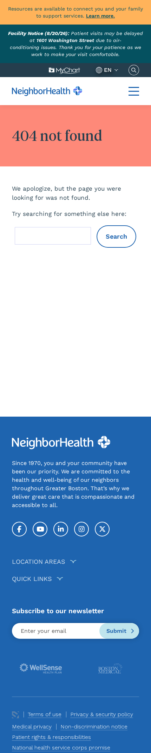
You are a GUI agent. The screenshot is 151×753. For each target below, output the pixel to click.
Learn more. (100, 16)
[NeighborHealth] (47, 91)
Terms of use (44, 714)
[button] (134, 91)
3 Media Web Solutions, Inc (15, 714)
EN (108, 70)
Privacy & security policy (101, 714)
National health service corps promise (61, 747)
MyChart (64, 70)
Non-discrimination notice (93, 726)
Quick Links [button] (32, 578)
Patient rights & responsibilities (51, 737)
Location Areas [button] (38, 561)
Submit (117, 631)
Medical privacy (32, 726)
